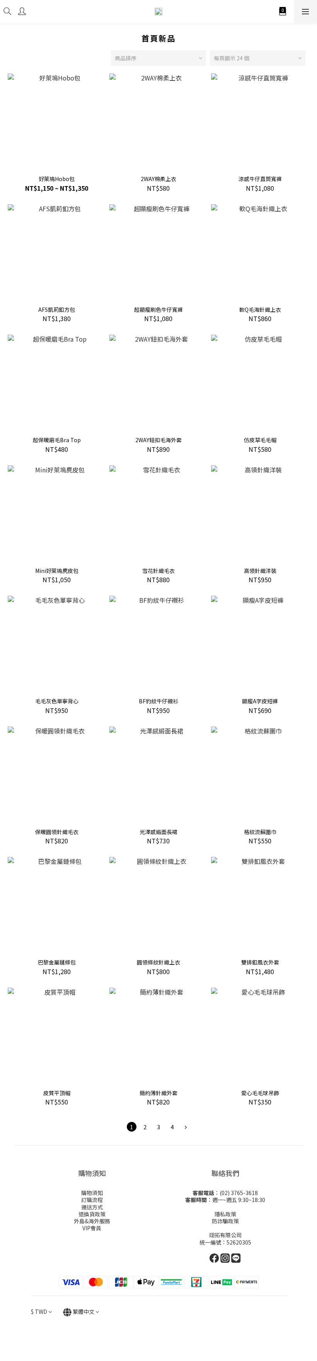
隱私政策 (225, 1214)
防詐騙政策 (225, 1221)
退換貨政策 (92, 1214)
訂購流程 (92, 1200)
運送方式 (92, 1207)
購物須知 (92, 1193)
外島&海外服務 (92, 1221)
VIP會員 (91, 1228)
